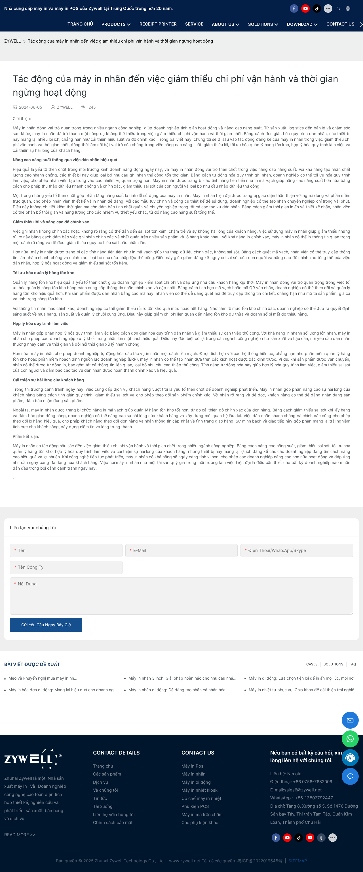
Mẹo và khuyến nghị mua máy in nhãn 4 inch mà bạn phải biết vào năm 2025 (43, 678)
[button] (361, 24)
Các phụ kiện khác (200, 822)
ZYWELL (12, 41)
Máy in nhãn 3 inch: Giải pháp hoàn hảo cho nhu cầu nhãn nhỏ (183, 678)
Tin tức (100, 798)
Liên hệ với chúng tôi (114, 814)
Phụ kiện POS (195, 806)
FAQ (352, 664)
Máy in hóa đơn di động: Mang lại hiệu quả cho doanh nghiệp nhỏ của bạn (64, 689)
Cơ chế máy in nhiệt (201, 798)
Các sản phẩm (107, 774)
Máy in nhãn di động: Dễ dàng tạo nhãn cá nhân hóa (176, 689)
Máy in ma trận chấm (202, 814)
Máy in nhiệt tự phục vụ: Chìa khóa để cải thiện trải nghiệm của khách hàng (304, 689)
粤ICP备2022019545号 (260, 860)
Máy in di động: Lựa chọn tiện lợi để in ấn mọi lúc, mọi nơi (301, 678)
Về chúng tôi (105, 790)
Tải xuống (103, 806)
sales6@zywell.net (303, 790)
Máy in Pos (192, 766)
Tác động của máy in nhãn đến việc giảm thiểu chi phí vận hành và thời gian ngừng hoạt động (120, 41)
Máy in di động (196, 782)
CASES (312, 664)
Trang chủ (103, 766)
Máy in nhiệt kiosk (200, 790)
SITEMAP (297, 860)
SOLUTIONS (333, 664)
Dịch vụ (100, 782)
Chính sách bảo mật (112, 822)
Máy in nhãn (194, 774)
